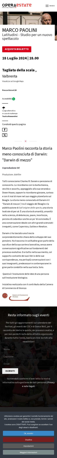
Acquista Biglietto (17, 49)
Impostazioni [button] (29, 446)
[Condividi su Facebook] (4, 129)
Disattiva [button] (28, 439)
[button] (50, 6)
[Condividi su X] (4, 135)
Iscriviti (10, 371)
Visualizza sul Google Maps (13, 81)
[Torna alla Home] (16, 6)
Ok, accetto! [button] (28, 433)
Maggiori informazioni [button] (28, 452)
